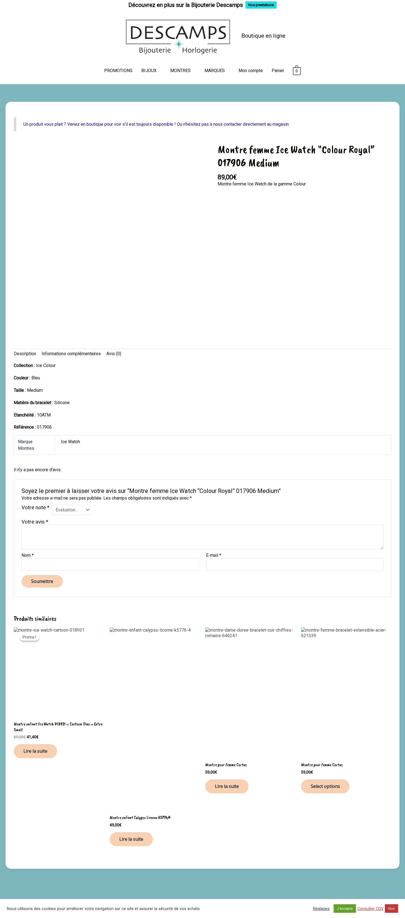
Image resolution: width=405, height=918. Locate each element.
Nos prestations (261, 5)
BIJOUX (148, 70)
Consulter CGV (370, 908)
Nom (27, 555)
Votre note (35, 508)
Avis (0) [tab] (113, 353)
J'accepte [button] (345, 908)
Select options (325, 786)
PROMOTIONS (118, 70)
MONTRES (180, 70)
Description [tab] (25, 353)
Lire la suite (35, 751)
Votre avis (34, 522)
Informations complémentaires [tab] (71, 353)
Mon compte (251, 70)
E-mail (213, 555)
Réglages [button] (321, 908)
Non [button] (391, 908)
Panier (278, 70)
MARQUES (214, 70)
